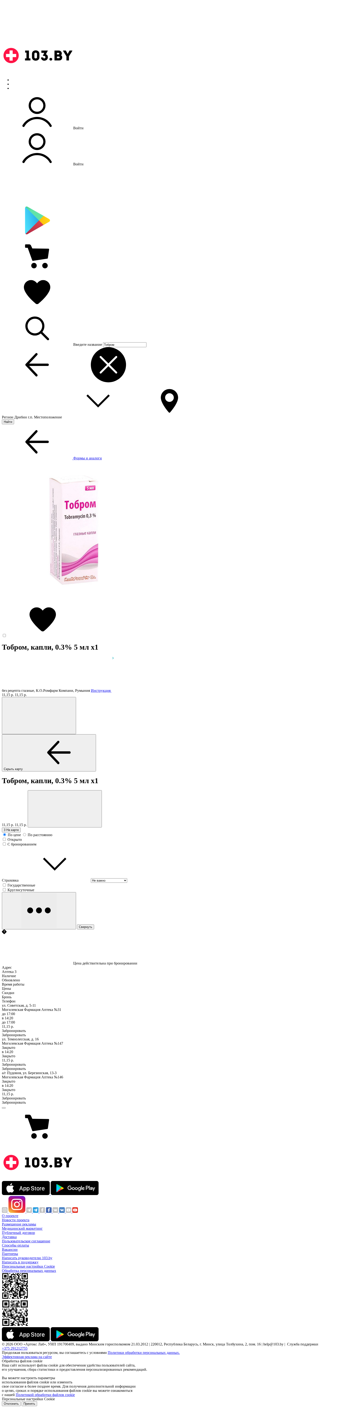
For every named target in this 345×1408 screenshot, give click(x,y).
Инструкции (21, 88)
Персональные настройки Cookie (28, 1266)
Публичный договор (18, 1233)
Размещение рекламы (19, 1224)
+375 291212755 (14, 1348)
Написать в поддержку (20, 1262)
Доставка (9, 1237)
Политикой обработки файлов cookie (45, 1395)
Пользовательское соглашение (26, 1241)
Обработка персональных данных (29, 1271)
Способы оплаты (15, 1245)
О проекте (10, 1216)
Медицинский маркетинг (22, 1228)
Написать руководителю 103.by (27, 1258)
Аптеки (17, 84)
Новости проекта (15, 1220)
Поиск (16, 80)
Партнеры (10, 1254)
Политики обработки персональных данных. (144, 1353)
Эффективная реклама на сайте (27, 1357)
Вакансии (10, 1250)
